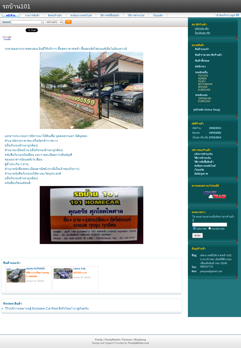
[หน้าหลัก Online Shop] (207, 109)
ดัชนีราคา (200, 66)
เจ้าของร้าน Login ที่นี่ (227, 15)
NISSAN (202, 87)
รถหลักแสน (201, 95)
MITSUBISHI (205, 84)
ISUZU (201, 81)
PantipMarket (112, 339)
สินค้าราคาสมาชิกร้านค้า (208, 54)
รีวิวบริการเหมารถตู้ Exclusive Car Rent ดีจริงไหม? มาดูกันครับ (47, 308)
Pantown (127, 339)
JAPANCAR (204, 98)
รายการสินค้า (32, 15)
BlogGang (140, 339)
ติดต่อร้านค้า (55, 15)
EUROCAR (204, 89)
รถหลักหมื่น (201, 72)
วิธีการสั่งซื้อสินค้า (109, 15)
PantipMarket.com (138, 343)
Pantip (99, 339)
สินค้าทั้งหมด (202, 60)
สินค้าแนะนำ (202, 49)
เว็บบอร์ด (158, 15)
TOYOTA (203, 75)
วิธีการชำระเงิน (136, 15)
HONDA (202, 78)
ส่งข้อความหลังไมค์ (81, 15)
